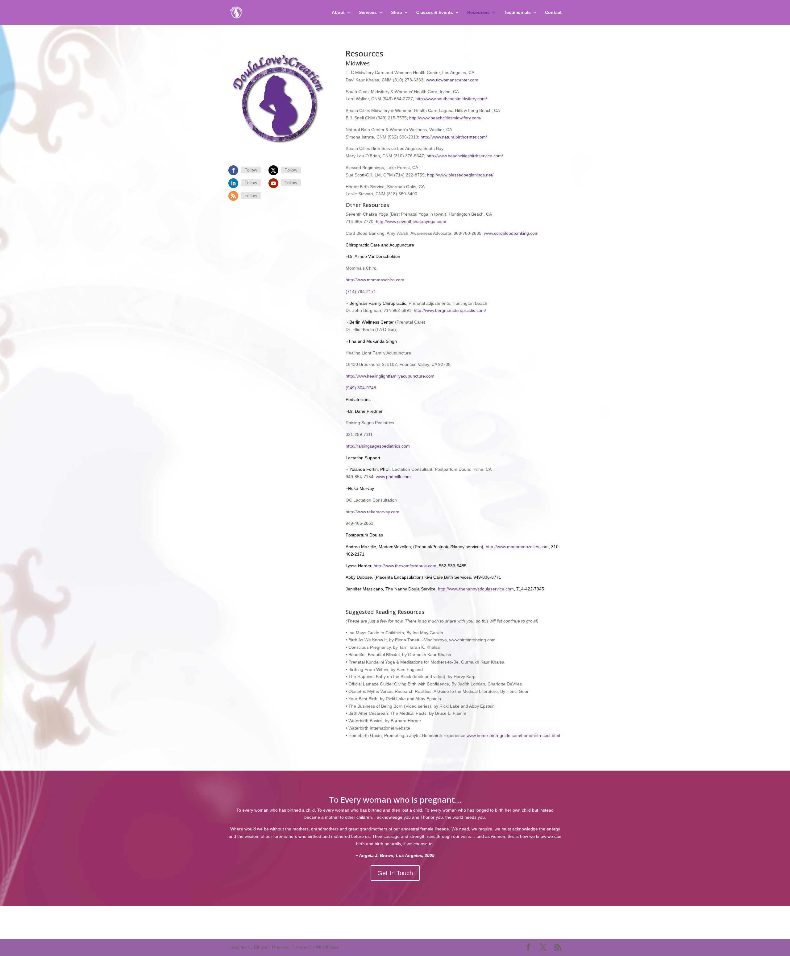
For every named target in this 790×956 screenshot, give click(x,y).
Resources (478, 12)
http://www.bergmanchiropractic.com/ (450, 310)
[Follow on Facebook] (233, 170)
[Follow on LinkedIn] (233, 183)
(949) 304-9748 (361, 387)
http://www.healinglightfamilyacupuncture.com (390, 376)
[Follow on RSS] (233, 196)
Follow (250, 170)
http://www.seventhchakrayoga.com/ (411, 221)
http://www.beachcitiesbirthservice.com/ (464, 155)
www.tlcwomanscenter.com (452, 79)
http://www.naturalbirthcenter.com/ (453, 137)
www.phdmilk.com (393, 476)
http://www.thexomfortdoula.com (405, 565)
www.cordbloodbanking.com (511, 233)
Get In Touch (395, 873)
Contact (553, 12)
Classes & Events (434, 12)
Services (368, 12)
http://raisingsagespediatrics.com (378, 446)
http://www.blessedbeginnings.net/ (460, 174)
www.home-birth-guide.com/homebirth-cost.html (513, 735)
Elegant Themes (271, 947)
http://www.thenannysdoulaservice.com (475, 588)
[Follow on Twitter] (273, 170)
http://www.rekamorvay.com (372, 511)
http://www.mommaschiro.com (375, 279)
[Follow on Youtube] (273, 183)
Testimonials (517, 12)
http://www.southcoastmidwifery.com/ (451, 98)
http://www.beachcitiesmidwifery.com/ (445, 117)
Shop (396, 12)
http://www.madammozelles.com (517, 546)
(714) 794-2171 (361, 291)
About (338, 12)
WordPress (327, 947)
